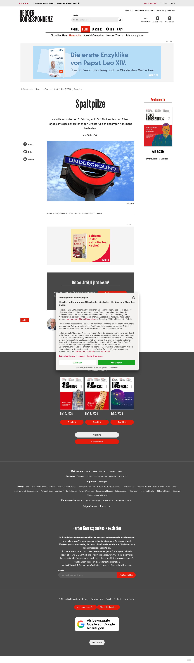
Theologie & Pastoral (43, 3)
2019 (56, 89)
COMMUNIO (158, 487)
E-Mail (61, 570)
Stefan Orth (92, 135)
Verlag (163, 3)
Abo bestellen (97, 441)
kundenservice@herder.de (102, 500)
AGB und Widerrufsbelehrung (73, 599)
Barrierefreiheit (113, 599)
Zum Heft (72, 422)
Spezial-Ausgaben (93, 35)
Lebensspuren (121, 491)
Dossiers (97, 29)
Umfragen (102, 481)
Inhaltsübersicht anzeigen (157, 158)
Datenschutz (97, 599)
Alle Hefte (97, 434)
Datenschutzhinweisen (121, 565)
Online (75, 29)
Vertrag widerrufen (85, 607)
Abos (120, 29)
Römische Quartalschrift (97, 495)
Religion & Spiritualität (68, 3)
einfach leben (129, 487)
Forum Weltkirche (86, 491)
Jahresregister (134, 35)
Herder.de (24, 3)
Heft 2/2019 (66, 89)
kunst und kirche (147, 491)
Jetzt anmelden (126, 574)
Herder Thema (115, 35)
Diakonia (176, 491)
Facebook (106, 506)
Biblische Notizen (164, 491)
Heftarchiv (75, 35)
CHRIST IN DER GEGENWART (109, 487)
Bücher (109, 29)
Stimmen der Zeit (144, 487)
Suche (75, 15)
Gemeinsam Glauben (104, 491)
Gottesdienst (171, 487)
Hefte (85, 29)
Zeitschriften (150, 3)
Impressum (129, 599)
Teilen (30, 144)
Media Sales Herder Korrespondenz (40, 487)
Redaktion (171, 10)
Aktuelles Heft (59, 35)
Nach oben (97, 642)
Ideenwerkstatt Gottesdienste (26, 491)
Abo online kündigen (124, 500)
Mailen (31, 159)
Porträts (160, 10)
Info (173, 3)
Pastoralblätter (47, 491)
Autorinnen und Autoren (145, 10)
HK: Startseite (26, 89)
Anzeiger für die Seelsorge (66, 491)
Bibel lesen (133, 491)
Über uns (129, 10)
